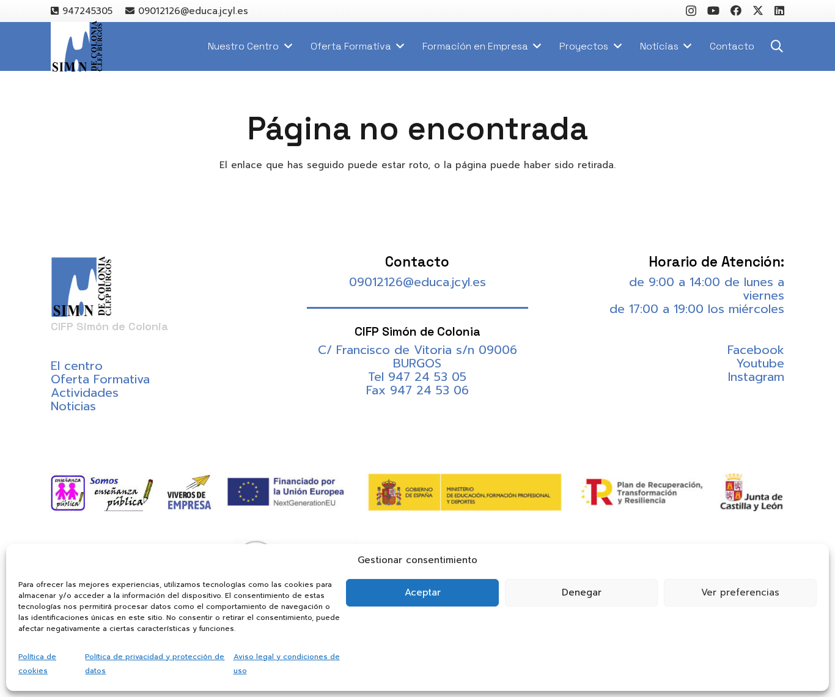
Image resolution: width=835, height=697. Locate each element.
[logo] (76, 47)
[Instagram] (691, 11)
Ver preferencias (740, 592)
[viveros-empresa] (189, 492)
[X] (757, 10)
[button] (776, 46)
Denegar (581, 592)
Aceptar (423, 592)
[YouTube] (713, 10)
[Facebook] (735, 10)
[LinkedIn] (779, 10)
